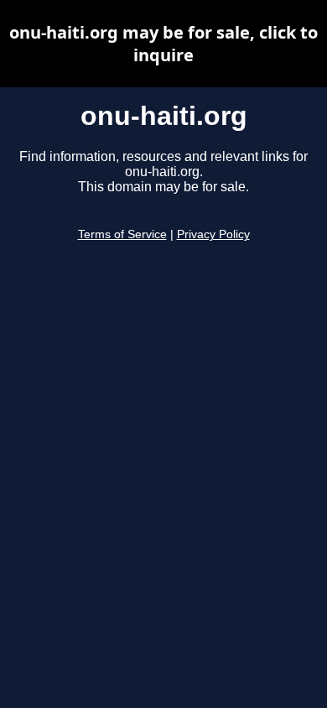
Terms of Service (122, 234)
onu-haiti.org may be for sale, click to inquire (163, 43)
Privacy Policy (213, 234)
